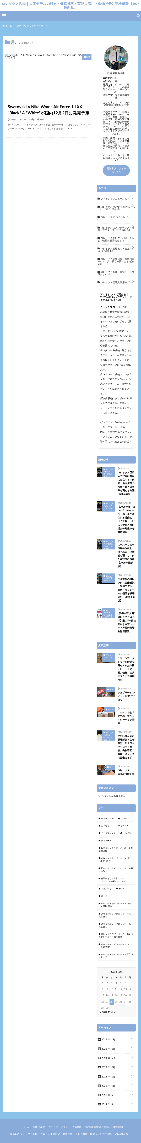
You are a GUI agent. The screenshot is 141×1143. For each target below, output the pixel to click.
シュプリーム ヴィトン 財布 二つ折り (126, 696)
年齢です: (108, 78)
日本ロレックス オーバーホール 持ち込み (116, 869)
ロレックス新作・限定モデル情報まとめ (115, 273)
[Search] (138, 16)
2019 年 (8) (107, 1104)
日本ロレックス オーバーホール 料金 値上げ (116, 849)
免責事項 (77, 1127)
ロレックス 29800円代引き (126, 772)
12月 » (111, 1012)
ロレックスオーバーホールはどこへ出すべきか (115, 859)
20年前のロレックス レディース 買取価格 (115, 915)
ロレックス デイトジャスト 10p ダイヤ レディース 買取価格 (116, 935)
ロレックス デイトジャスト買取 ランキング (116, 955)
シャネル (125, 826)
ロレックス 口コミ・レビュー (115, 218)
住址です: (108, 95)
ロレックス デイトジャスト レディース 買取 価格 (116, 904)
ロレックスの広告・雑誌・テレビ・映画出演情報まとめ (115, 239)
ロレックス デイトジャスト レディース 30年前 (116, 945)
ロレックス (126, 818)
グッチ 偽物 (106, 398)
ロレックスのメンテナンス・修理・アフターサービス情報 (115, 229)
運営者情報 (118, 1127)
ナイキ (122, 889)
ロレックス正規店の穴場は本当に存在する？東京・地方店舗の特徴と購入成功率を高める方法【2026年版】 (126, 483)
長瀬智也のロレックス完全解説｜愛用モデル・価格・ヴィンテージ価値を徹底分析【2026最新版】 (126, 590)
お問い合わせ (39, 1127)
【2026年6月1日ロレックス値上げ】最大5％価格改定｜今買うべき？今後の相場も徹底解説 (127, 622)
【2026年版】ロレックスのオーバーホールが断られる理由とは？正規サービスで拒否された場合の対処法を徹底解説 (126, 519)
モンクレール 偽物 (110, 350)
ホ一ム (26, 1127)
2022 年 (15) (108, 1077)
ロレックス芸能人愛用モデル (117, 282)
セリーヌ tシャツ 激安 (112, 331)
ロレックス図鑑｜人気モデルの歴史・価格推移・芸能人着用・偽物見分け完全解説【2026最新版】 (70, 5)
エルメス (127, 833)
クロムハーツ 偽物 (110, 374)
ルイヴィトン (107, 826)
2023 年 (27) (108, 1067)
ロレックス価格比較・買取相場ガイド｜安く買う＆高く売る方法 (115, 261)
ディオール (106, 841)
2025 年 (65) (108, 1049)
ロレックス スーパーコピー (115, 307)
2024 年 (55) (108, 1058)
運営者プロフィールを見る (116, 170)
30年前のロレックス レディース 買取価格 (115, 925)
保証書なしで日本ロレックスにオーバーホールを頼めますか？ (115, 879)
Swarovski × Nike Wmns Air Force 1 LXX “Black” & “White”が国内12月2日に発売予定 (48, 110)
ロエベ (104, 896)
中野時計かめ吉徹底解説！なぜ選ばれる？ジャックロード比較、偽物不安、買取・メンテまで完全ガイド (126, 747)
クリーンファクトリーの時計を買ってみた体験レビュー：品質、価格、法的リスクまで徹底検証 (126, 669)
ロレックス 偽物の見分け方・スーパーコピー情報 (116, 208)
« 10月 (103, 1012)
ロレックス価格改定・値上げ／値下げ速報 (115, 250)
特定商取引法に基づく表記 (97, 1127)
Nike (42, 120)
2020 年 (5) (107, 1095)
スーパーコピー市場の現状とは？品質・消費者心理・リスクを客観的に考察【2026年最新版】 (126, 556)
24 (111, 1002)
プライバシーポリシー (59, 1127)
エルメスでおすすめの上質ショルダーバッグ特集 (126, 718)
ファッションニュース (114, 199)
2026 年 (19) (108, 1040)
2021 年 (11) (108, 1086)
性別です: (108, 81)
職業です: (108, 85)
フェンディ (106, 889)
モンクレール (107, 818)
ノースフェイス (108, 833)
